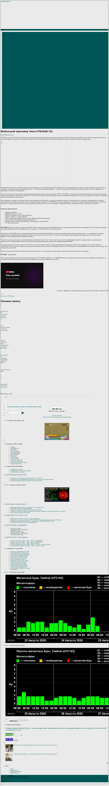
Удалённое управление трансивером (19, 120)
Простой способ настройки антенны (19, 106)
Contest (7, 126)
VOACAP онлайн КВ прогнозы (19, 561)
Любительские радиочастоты (19, 567)
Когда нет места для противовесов (24, 80)
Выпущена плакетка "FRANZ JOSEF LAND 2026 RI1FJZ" (26, 510)
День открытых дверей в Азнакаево (20, 512)
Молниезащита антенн (20, 78)
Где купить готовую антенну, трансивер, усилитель (28, 91)
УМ (6, 123)
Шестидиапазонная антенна (22, 55)
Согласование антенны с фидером (19, 95)
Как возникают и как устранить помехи (25, 111)
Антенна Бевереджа (20, 52)
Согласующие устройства (18, 462)
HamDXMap (14, 569)
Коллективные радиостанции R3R (20, 554)
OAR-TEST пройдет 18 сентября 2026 (21, 508)
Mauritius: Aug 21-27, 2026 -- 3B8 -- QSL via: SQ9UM (25, 543)
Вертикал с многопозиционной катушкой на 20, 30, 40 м (26, 478)
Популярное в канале (17, 469)
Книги (12, 456)
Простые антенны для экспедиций (28, 48)
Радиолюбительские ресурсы (19, 564)
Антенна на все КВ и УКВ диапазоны (24, 57)
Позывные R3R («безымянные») (20, 553)
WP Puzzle (11, 780)
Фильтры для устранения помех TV (24, 112)
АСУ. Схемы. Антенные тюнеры (18, 101)
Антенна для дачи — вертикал (23, 74)
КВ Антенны (8, 43)
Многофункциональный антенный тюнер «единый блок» (26, 480)
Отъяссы (12, 42)
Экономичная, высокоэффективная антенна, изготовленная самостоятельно (32, 479)
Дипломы (13, 454)
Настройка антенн (10, 94)
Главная (7, 32)
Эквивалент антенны (20, 117)
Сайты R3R (13, 37)
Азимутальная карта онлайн (18, 563)
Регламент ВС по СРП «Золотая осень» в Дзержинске (26, 518)
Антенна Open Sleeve (20, 54)
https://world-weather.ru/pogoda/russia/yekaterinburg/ (56, 417)
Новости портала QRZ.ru (18, 504)
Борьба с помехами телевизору (18, 108)
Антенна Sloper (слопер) (21, 51)
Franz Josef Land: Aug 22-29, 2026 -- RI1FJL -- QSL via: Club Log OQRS (30, 544)
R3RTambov (4, 775)
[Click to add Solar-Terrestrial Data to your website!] (57, 501)
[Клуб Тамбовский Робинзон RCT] (9, 740)
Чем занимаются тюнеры (18, 472)
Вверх (2, 294)
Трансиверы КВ (9, 118)
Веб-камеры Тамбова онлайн (19, 556)
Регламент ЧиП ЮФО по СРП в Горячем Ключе (24, 522)
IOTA (12, 449)
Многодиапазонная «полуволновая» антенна (26, 72)
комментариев (16, 771)
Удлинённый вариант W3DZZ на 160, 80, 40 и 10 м (28, 65)
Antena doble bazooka (20, 86)
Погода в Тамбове (57, 415)
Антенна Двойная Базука (21, 85)
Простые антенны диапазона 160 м (24, 62)
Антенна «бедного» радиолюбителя (24, 58)
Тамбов (7, 35)
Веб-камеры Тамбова (15, 39)
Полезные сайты (15, 460)
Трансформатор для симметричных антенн (26, 100)
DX (11, 447)
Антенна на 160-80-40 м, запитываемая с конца (27, 63)
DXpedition (13, 448)
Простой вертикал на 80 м (26, 49)
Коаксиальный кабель (20, 103)
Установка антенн (14, 75)
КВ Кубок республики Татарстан (19, 533)
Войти (12, 769)
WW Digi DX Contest (16, 531)
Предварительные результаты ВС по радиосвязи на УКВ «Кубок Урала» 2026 (32, 521)
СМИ (11, 40)
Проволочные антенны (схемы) (18, 45)
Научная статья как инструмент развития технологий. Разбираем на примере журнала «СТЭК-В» (38, 511)
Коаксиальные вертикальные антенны (24, 88)
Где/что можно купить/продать (19, 558)
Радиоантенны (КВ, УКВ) (18, 475)
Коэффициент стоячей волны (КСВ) (21, 470)
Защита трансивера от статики (18, 121)
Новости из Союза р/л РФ (18, 515)
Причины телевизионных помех (23, 109)
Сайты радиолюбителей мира (19, 565)
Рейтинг (7, 34)
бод (36, 218)
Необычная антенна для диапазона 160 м (25, 66)
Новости (13, 457)
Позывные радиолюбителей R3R (20, 551)
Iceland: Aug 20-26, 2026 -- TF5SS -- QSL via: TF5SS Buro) (27, 542)
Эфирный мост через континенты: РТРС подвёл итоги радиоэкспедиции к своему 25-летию (36, 520)
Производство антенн (15, 89)
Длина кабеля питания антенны (23, 97)
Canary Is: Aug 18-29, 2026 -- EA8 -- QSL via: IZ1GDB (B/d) (27, 540)
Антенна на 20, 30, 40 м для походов (24, 69)
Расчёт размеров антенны (18, 559)
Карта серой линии (16, 568)
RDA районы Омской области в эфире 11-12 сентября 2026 (27, 507)
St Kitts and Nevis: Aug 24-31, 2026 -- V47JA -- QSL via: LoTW (27, 545)
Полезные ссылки (15, 461)
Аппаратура (10, 135)
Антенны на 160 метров (16, 60)
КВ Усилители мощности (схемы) (18, 125)
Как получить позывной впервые (20, 555)
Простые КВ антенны (20, 46)
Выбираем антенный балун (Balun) (24, 98)
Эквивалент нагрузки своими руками (19, 115)
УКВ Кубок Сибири (16, 528)
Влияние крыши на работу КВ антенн (24, 82)
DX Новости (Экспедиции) (19, 537)
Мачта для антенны (20, 77)
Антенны (13, 451)
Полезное (13, 458)
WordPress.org (15, 773)
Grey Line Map (26, 568)
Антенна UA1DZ (19, 71)
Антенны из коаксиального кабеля (19, 83)
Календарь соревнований (18, 525)
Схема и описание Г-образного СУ (23, 105)
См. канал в (4, 296)
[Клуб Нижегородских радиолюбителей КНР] (15, 740)
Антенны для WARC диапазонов (18, 92)
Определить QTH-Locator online (19, 560)
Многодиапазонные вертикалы (18, 68)
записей (14, 770)
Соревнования (15, 463)
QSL (6, 128)
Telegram (12, 296)
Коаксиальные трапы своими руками (19, 114)
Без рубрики (14, 453)
